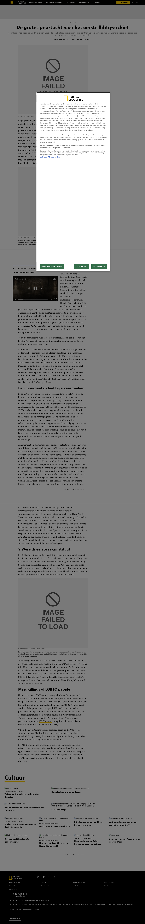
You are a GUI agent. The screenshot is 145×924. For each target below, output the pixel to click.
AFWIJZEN (81, 266)
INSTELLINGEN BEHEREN (51, 266)
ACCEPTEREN (99, 266)
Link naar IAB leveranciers (50, 157)
